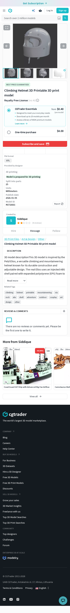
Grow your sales (11, 500)
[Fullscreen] (6, 27)
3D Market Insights (12, 505)
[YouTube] (11, 599)
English (40, 588)
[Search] (65, 18)
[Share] (56, 151)
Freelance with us (11, 511)
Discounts (8, 488)
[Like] (13, 151)
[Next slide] (63, 46)
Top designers (10, 534)
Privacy (29, 588)
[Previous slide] (7, 46)
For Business (9, 460)
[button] (59, 18)
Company (7, 431)
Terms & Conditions (13, 588)
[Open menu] (4, 10)
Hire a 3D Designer (12, 471)
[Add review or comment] (64, 311)
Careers (6, 443)
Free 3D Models (10, 477)
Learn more (19, 123)
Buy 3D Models (10, 454)
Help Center (9, 448)
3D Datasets (9, 466)
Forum (6, 545)
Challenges (8, 539)
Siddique (22, 219)
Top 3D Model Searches (14, 517)
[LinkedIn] (4, 599)
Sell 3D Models (10, 494)
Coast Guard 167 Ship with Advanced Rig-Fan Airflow (26, 387)
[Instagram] (18, 599)
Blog (5, 437)
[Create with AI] (33, 10)
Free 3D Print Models (13, 482)
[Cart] (40, 10)
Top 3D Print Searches (14, 522)
